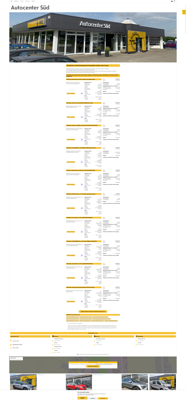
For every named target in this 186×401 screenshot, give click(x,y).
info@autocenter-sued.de (17, 344)
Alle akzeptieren (103, 398)
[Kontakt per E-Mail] (171, 1)
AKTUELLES (27, 1)
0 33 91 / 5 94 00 (15, 347)
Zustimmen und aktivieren (93, 366)
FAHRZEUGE (16, 1)
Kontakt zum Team (184, 11)
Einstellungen (93, 398)
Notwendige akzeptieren (82, 398)
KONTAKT (33, 1)
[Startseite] (174, 1)
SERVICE (21, 1)
